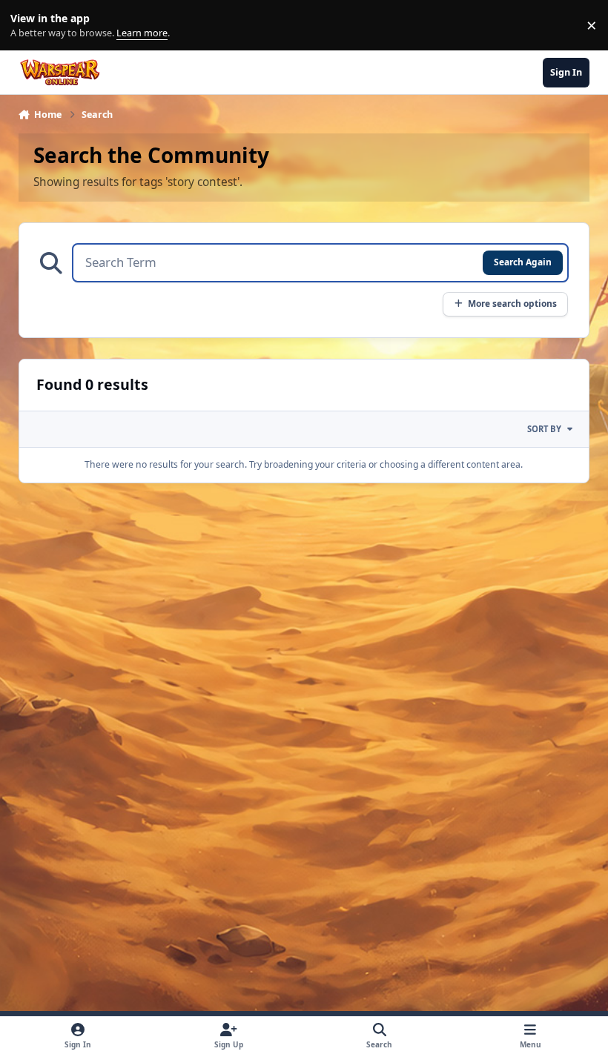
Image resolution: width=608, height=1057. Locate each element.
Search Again (523, 262)
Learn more (28, 26)
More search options (512, 303)
